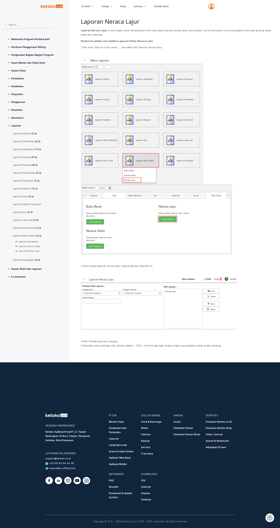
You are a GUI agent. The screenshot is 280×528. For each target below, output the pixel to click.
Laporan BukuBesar (28, 241)
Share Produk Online (121, 451)
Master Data (116, 421)
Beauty (145, 440)
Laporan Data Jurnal (25, 227)
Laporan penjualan (25, 149)
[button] (31, 39)
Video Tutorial (214, 434)
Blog (122, 6)
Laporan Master (23, 133)
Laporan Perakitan (25, 180)
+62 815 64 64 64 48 (61, 463)
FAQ (111, 480)
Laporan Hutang (23, 157)
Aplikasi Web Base (120, 457)
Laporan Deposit (24, 188)
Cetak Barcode (118, 445)
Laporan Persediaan (25, 172)
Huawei (145, 493)
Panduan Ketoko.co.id (219, 421)
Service (145, 447)
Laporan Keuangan (25, 259)
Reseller (114, 486)
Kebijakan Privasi (216, 447)
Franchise (147, 453)
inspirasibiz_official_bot (61, 468)
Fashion (145, 434)
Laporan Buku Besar (26, 235)
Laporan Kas (21, 212)
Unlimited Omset (183, 428)
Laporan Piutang (24, 165)
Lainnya (138, 6)
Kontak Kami (161, 6)
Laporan (114, 438)
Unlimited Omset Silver (187, 434)
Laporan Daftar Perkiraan (27, 204)
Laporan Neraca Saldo (29, 246)
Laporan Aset (22, 196)
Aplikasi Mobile (118, 464)
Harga (105, 6)
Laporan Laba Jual (24, 220)
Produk (86, 6)
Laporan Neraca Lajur (29, 250)
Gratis (177, 421)
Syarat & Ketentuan (217, 440)
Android (146, 486)
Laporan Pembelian (25, 141)
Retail (144, 428)
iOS (143, 480)
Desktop (146, 499)
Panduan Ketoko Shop (219, 428)
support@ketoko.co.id (58, 458)
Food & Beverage (151, 421)
